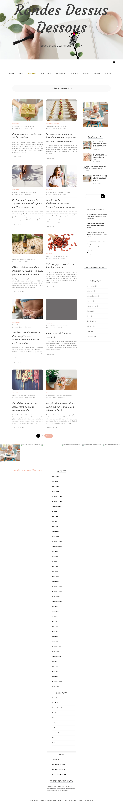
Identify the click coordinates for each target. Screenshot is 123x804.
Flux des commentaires (59, 769)
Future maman (46, 73)
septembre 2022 (57, 601)
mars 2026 (55, 476)
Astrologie (90, 291)
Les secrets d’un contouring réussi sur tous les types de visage (100, 156)
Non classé (90, 321)
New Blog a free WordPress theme (68, 800)
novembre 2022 (57, 591)
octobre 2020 (56, 686)
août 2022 (55, 606)
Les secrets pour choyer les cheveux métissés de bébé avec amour (95, 167)
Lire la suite (17, 157)
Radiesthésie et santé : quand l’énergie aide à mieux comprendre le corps (100, 177)
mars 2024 (55, 526)
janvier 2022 (55, 641)
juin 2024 (54, 511)
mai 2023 (55, 566)
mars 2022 (55, 631)
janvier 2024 (55, 536)
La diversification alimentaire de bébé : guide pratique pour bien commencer (100, 144)
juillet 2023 (55, 556)
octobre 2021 (56, 651)
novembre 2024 (57, 501)
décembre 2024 (57, 496)
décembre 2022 (57, 586)
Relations (86, 73)
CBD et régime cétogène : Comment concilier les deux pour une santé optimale (27, 271)
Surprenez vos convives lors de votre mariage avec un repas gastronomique (61, 137)
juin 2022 (54, 616)
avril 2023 (55, 571)
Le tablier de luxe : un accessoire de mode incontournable (24, 407)
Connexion (55, 759)
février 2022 (55, 636)
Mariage (56, 123)
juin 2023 (54, 561)
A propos (108, 73)
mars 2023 (55, 576)
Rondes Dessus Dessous (61, 18)
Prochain (48, 436)
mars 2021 (55, 671)
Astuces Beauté (61, 73)
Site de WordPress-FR (59, 774)
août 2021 (55, 661)
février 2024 (55, 531)
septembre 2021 (57, 656)
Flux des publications (58, 764)
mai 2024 (55, 516)
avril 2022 (55, 626)
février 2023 (55, 581)
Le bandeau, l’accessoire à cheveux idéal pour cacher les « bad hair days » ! (96, 253)
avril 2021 (55, 666)
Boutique (97, 73)
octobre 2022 (56, 596)
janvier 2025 (55, 491)
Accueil (11, 73)
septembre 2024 (57, 506)
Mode (88, 316)
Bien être (89, 301)
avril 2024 (55, 521)
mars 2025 (55, 486)
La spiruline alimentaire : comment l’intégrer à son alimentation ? (60, 407)
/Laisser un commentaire (27, 126)
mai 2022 (55, 621)
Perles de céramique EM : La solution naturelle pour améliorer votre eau (27, 204)
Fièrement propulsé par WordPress (41, 800)
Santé (21, 73)
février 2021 (55, 676)
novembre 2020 (57, 681)
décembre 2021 (57, 646)
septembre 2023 (57, 546)
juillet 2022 (55, 611)
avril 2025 (55, 481)
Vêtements (74, 73)
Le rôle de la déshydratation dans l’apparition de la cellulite (60, 204)
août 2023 (55, 551)
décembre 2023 (57, 541)
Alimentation (32, 73)
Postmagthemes (88, 800)
